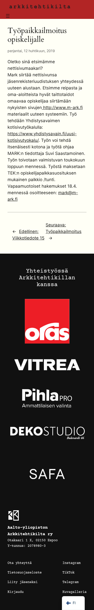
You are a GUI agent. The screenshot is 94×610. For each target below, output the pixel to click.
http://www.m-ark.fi (62, 107)
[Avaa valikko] (8, 16)
